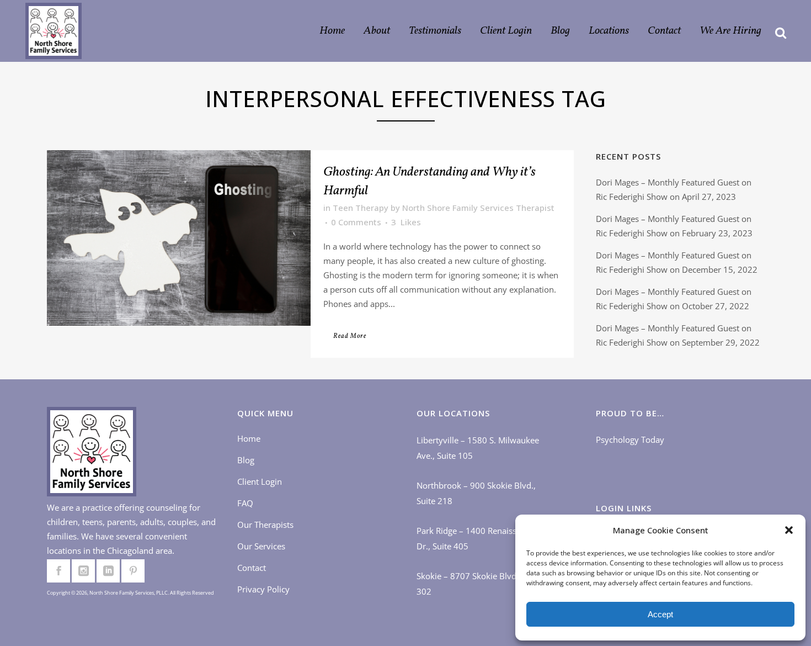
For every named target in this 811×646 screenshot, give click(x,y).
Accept (660, 614)
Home (248, 438)
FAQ (245, 503)
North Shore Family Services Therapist (478, 207)
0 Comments (356, 221)
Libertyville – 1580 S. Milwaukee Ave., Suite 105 (478, 448)
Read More (349, 336)
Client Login (259, 481)
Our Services (261, 546)
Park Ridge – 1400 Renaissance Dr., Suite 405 (475, 538)
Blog (245, 459)
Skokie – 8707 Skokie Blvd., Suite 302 (479, 583)
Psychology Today (630, 439)
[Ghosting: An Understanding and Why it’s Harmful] (179, 238)
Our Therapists (265, 524)
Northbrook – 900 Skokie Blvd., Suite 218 (476, 493)
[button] (788, 530)
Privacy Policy (263, 589)
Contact (251, 567)
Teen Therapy (360, 207)
